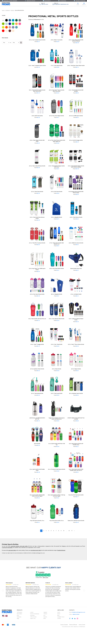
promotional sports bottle (36, 550)
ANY (3, 20)
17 (71, 530)
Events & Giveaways (34, 613)
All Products (19, 612)
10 (63, 530)
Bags (18, 618)
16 (69, 530)
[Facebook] (69, 618)
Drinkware (8, 10)
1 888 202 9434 (44, 4)
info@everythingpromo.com (61, 4)
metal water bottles (12, 550)
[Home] (6, 3)
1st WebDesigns (82, 626)
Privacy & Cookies (64, 624)
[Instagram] (77, 618)
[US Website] (3, 616)
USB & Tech (32, 618)
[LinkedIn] (75, 618)
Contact (59, 618)
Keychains (32, 615)
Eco (44, 615)
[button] (3, 590)
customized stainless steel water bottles (19, 546)
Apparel (45, 612)
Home (3, 10)
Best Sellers (19, 613)
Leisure (31, 612)
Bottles (12, 10)
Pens (18, 615)
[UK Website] (6, 616)
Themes (45, 613)
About (58, 613)
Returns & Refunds (73, 624)
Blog (58, 615)
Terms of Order (82, 624)
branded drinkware (61, 550)
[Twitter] (72, 618)
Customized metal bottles (7, 547)
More (45, 618)
